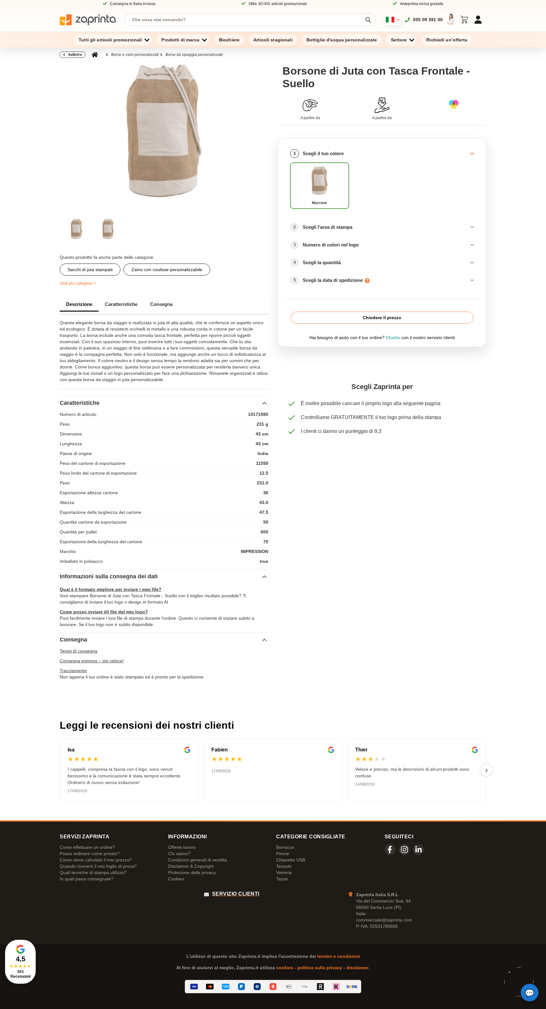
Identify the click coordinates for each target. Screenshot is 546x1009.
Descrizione (79, 304)
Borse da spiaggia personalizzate (194, 55)
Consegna (161, 304)
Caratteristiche (121, 304)
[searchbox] (245, 20)
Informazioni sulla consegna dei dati (109, 576)
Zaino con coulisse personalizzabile (166, 269)
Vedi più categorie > (78, 283)
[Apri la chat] (529, 992)
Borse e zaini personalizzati (135, 55)
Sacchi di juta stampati (90, 269)
